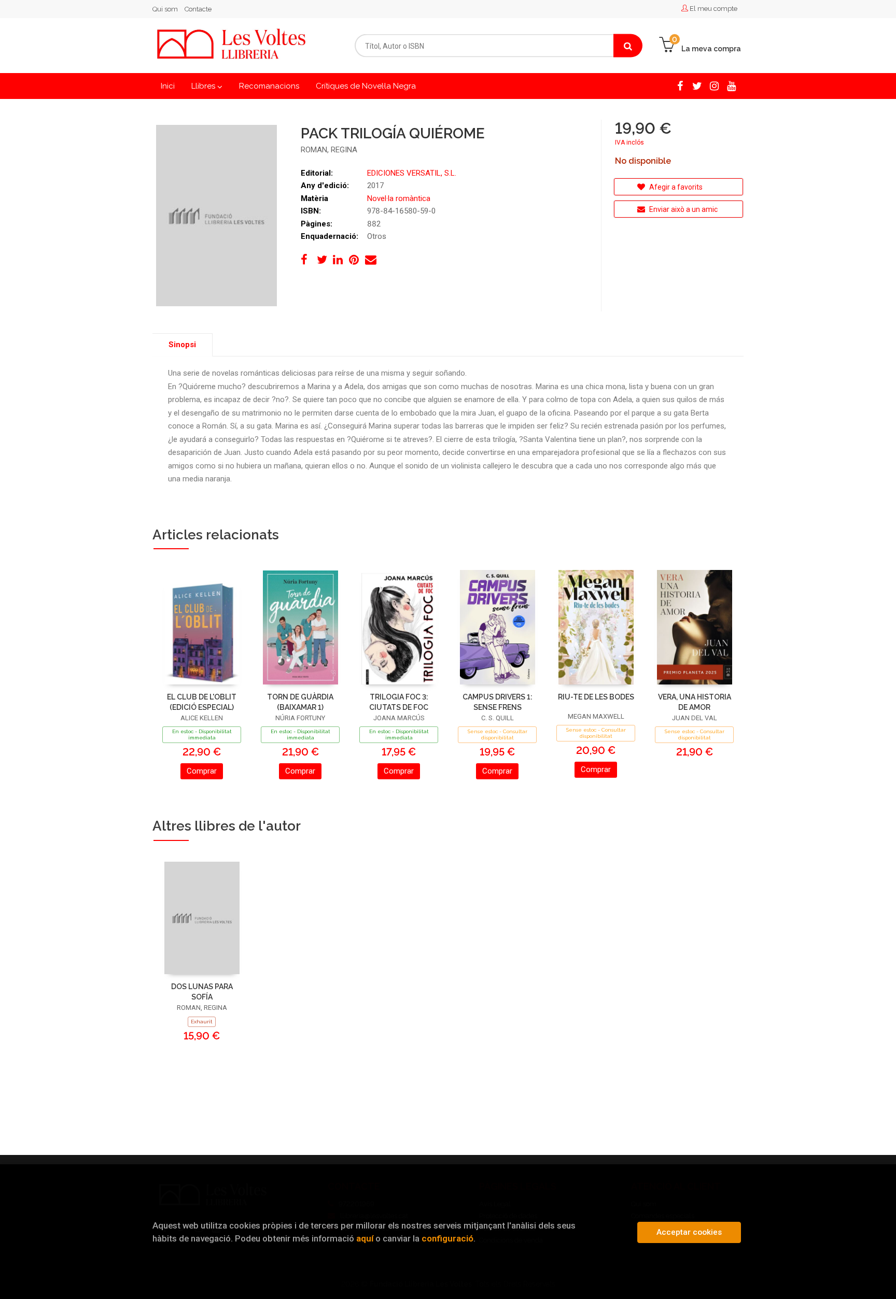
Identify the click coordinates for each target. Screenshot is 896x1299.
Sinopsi (182, 344)
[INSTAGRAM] (714, 85)
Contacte (198, 9)
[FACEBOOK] (680, 85)
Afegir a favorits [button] (675, 187)
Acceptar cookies (689, 1232)
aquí (364, 1238)
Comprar (202, 771)
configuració (447, 1238)
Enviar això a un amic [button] (683, 209)
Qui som (165, 9)
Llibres (204, 86)
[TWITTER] (697, 85)
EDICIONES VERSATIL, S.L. (411, 173)
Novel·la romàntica (398, 198)
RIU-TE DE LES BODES (596, 697)
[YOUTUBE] (731, 85)
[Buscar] (627, 46)
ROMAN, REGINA (329, 149)
